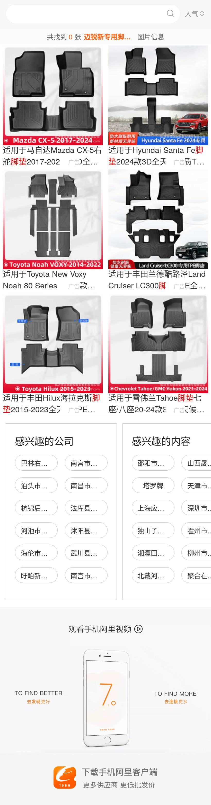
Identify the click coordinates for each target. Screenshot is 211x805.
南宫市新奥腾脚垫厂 (101, 463)
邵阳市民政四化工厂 (167, 463)
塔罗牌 (153, 485)
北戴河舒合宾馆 (160, 575)
